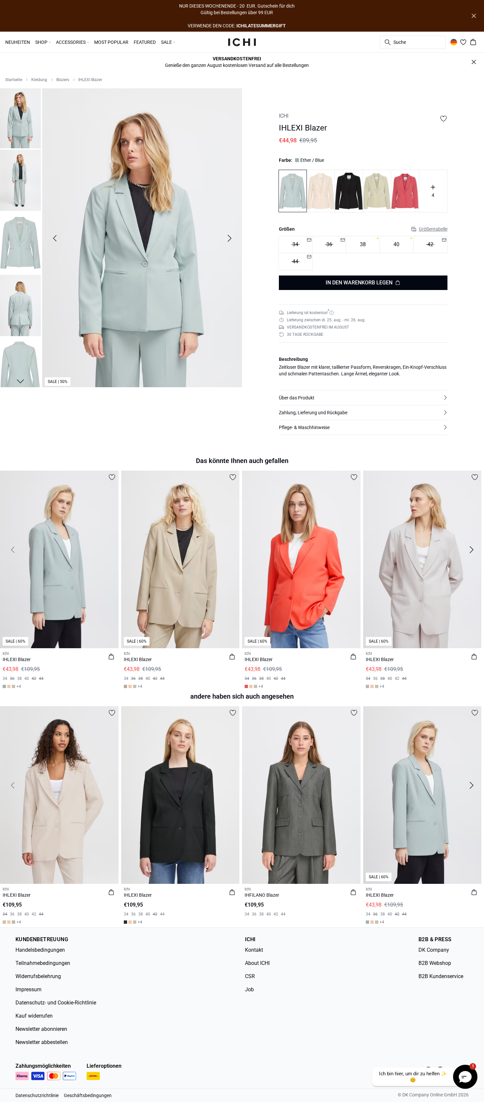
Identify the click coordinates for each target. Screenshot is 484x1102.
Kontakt (254, 950)
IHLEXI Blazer (90, 79)
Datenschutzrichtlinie (37, 1095)
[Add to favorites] (443, 118)
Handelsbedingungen (40, 950)
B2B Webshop (434, 963)
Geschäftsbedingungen (88, 1095)
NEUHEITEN (17, 42)
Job (249, 989)
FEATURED (145, 42)
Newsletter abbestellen (41, 1042)
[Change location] (453, 42)
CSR (250, 976)
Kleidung (39, 79)
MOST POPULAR (111, 42)
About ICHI (257, 963)
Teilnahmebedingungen (42, 963)
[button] (363, 397)
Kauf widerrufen (34, 1016)
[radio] (362, 244)
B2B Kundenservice (440, 976)
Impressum (28, 989)
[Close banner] (474, 16)
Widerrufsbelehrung (38, 976)
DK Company (433, 950)
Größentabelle (433, 229)
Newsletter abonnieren (41, 1029)
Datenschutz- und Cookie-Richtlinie (55, 1003)
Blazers (62, 79)
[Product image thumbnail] (20, 117)
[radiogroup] (363, 253)
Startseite (13, 79)
